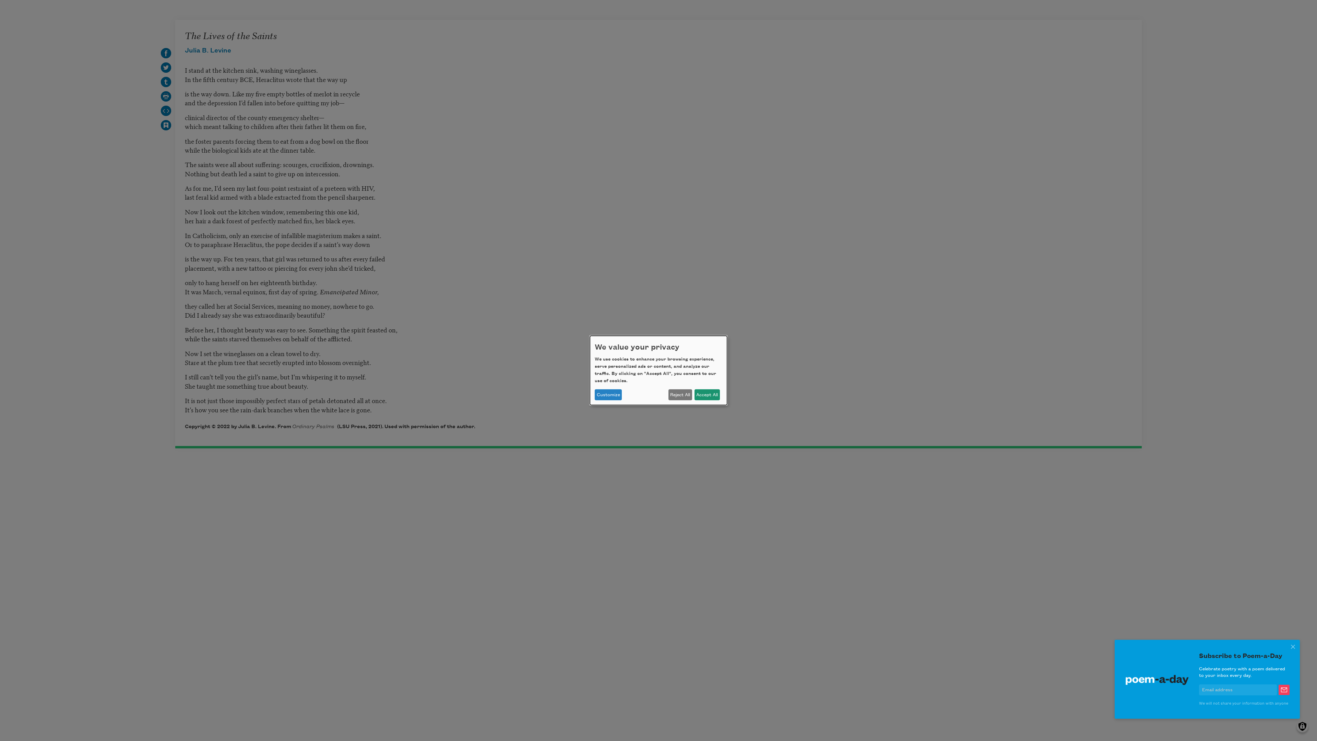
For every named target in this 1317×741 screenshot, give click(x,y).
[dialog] (658, 370)
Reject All (680, 394)
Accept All (707, 394)
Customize (608, 394)
